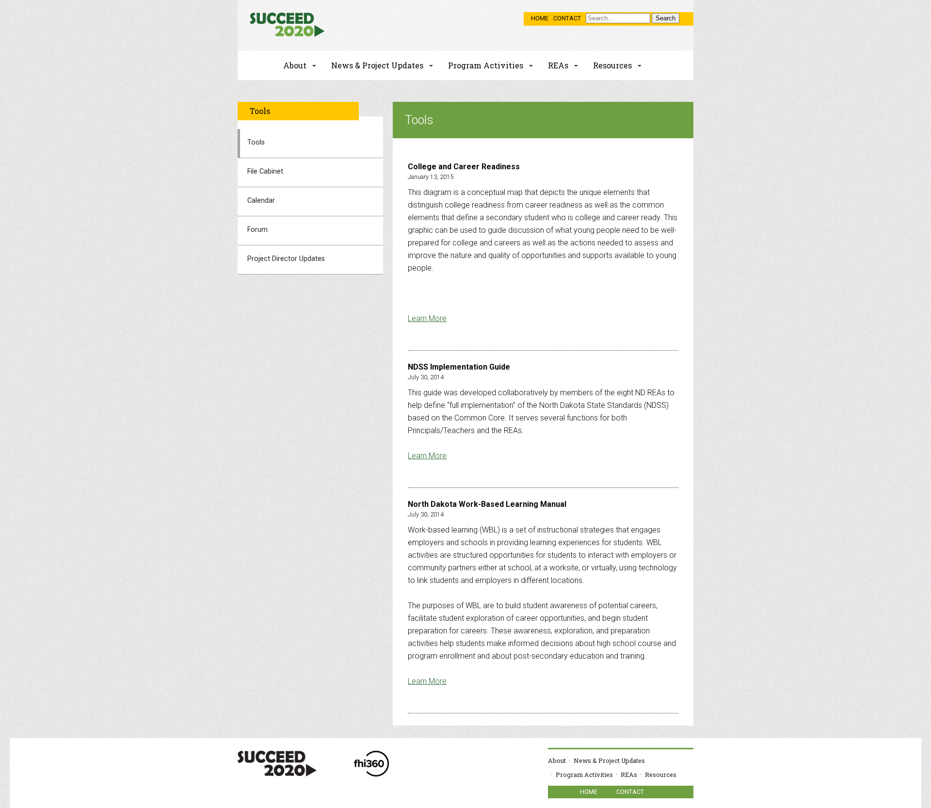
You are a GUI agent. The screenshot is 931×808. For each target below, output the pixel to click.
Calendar (261, 200)
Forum (257, 230)
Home (539, 18)
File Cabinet (265, 171)
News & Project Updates (377, 65)
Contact (567, 18)
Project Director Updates (286, 259)
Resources (612, 65)
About (294, 65)
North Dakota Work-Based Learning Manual (487, 504)
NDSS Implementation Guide (459, 367)
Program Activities (485, 65)
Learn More (427, 318)
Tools (256, 142)
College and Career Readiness (464, 166)
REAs (558, 65)
